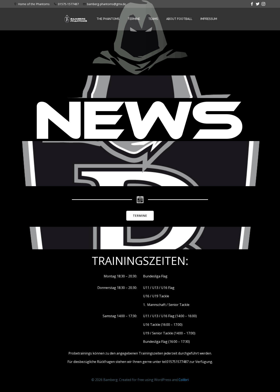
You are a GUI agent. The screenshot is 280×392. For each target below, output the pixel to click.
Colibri (184, 379)
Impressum (208, 19)
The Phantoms (108, 19)
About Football (179, 19)
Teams (153, 19)
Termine (134, 19)
